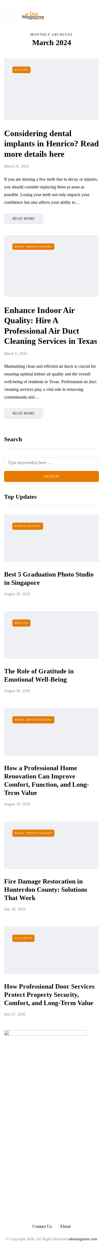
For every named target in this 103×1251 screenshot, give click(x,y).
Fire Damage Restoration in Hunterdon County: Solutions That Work (45, 889)
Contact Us (42, 1226)
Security (23, 938)
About (65, 1226)
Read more (24, 219)
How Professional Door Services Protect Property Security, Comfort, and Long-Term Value (49, 994)
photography (28, 526)
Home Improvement (33, 246)
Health (21, 69)
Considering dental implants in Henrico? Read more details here (51, 143)
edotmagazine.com (82, 1239)
